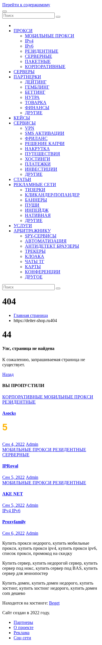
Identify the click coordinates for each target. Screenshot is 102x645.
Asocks (9, 413)
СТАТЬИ (22, 179)
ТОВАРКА (35, 102)
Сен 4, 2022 (13, 444)
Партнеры (23, 622)
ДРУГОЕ (33, 276)
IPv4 (29, 40)
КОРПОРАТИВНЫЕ (45, 66)
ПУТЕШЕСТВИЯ (42, 153)
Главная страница (31, 315)
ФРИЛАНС (36, 138)
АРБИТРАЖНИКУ (32, 230)
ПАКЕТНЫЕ (38, 61)
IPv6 (29, 46)
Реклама (21, 632)
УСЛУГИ (23, 225)
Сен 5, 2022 (13, 477)
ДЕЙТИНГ (35, 82)
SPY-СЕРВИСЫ (40, 235)
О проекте (23, 627)
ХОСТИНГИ (37, 158)
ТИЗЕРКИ (35, 189)
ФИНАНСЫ (37, 107)
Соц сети (22, 637)
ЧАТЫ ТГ (34, 261)
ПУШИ (32, 205)
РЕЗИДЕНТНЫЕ (41, 51)
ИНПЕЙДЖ (36, 210)
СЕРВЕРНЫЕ (38, 56)
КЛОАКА (34, 256)
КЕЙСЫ (22, 117)
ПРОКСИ (23, 30)
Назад (8, 374)
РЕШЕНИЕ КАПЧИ (45, 143)
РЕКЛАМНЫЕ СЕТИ (35, 184)
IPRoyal (10, 465)
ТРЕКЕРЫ (35, 251)
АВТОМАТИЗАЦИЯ (46, 241)
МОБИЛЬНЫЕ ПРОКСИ (49, 35)
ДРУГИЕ (33, 112)
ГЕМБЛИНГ (37, 87)
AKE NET (12, 493)
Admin (32, 444)
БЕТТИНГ (35, 92)
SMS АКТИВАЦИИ (44, 133)
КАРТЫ (33, 266)
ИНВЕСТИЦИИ (41, 169)
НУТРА (32, 97)
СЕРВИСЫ (25, 123)
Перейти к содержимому (26, 4)
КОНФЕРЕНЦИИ (42, 271)
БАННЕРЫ (36, 200)
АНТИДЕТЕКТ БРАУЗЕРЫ (52, 246)
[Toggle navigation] (4, 11)
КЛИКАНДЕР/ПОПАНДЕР (52, 194)
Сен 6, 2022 (13, 533)
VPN (29, 128)
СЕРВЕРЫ (24, 71)
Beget (54, 603)
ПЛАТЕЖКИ (38, 164)
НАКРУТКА (37, 148)
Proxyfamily (14, 521)
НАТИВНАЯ (38, 215)
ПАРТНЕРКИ (27, 76)
